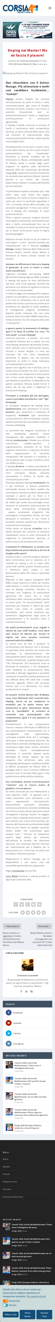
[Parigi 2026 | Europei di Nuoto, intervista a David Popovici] (9, 1127)
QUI (14, 172)
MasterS (27, 64)
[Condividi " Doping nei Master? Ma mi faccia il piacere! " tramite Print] (39, 904)
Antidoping (18, 870)
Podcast (6, 1174)
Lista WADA (12, 876)
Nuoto (5, 1159)
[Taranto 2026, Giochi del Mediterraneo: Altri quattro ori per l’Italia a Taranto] (9, 1080)
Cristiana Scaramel (29, 60)
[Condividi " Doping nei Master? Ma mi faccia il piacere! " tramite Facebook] (16, 904)
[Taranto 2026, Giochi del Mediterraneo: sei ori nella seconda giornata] (9, 1096)
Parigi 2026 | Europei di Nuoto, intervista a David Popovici (28, 1126)
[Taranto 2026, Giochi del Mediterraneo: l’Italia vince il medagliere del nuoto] (9, 1064)
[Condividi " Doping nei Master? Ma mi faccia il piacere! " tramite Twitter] (22, 904)
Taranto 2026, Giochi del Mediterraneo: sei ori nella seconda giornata (30, 1097)
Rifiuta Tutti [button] (11, 1314)
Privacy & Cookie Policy (13, 1197)
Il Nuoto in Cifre (10, 1181)
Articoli (18, 64)
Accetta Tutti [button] (44, 1314)
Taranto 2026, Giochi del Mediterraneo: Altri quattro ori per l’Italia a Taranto (30, 1081)
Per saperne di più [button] (36, 1296)
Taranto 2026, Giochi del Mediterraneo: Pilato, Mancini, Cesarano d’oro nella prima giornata (31, 1112)
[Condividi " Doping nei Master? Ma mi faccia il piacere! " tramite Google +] (28, 904)
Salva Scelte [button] (27, 1314)
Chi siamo (7, 1189)
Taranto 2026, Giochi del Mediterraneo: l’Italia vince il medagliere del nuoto (28, 1065)
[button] (5, 1301)
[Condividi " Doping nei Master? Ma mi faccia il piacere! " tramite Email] (33, 904)
